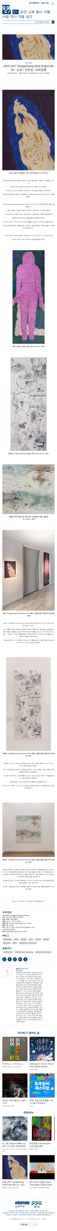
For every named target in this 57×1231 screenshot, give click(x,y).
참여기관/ (45, 3)
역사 (13, 16)
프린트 (20, 959)
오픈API (44, 1219)
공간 (29, 16)
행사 (39, 12)
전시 (15, 12)
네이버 (15, 959)
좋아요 (25, 960)
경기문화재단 (34, 3)
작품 (21, 16)
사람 (5, 16)
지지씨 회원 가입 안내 (33, 1219)
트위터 (4, 959)
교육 (31, 12)
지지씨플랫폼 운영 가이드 (17, 1219)
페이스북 (10, 959)
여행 (47, 12)
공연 (23, 12)
